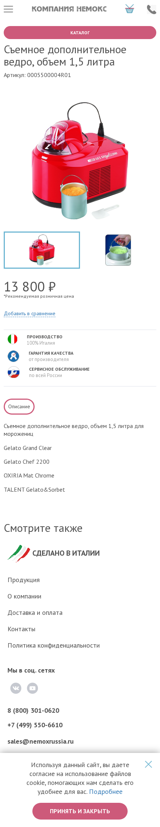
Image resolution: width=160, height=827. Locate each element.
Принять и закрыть (80, 811)
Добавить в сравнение (29, 313)
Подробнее (105, 791)
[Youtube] (32, 688)
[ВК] (16, 688)
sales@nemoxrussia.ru (40, 741)
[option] (42, 252)
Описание (19, 406)
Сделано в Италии (66, 553)
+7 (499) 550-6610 (35, 725)
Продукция (23, 579)
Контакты (21, 629)
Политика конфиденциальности (53, 645)
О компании (24, 596)
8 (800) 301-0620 (33, 710)
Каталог (80, 32)
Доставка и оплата (35, 612)
